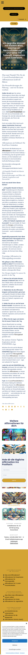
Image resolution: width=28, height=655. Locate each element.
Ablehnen (14, 645)
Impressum (22, 653)
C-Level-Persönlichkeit (15, 112)
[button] (26, 623)
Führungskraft (18, 334)
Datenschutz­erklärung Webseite (12, 653)
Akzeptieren (15, 641)
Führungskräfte (17, 354)
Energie (10, 225)
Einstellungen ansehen (15, 649)
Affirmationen (6, 150)
